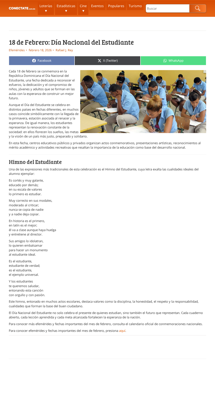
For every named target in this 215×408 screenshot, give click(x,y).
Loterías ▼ (45, 8)
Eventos (97, 6)
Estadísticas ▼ (66, 8)
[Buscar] (197, 8)
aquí (122, 330)
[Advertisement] (107, 349)
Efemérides (17, 50)
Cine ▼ (83, 8)
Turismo (135, 6)
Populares (116, 6)
